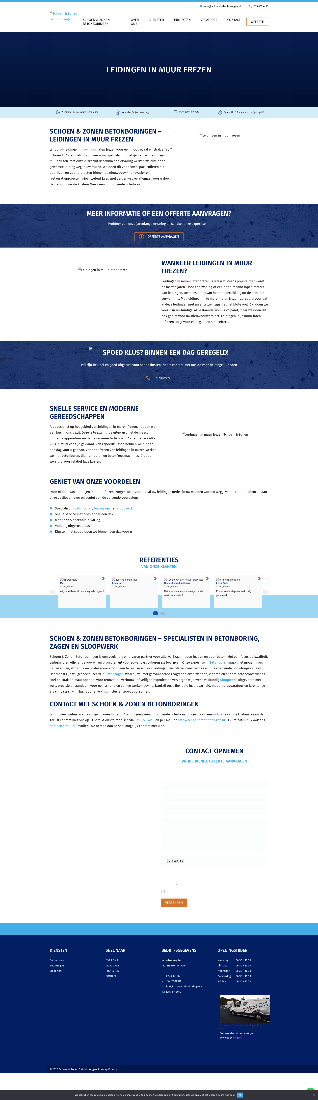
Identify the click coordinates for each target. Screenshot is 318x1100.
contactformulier (63, 726)
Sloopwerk (56, 970)
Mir (112, 583)
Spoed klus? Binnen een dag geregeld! (244, 112)
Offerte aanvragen (163, 237)
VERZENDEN (174, 903)
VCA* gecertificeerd (189, 111)
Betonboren (57, 960)
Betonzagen (57, 965)
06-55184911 (162, 378)
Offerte (257, 22)
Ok (240, 1095)
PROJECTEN (112, 970)
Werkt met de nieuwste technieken (79, 112)
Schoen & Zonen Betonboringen (78, 1069)
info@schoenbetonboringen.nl (222, 6)
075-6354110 (173, 975)
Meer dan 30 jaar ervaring (135, 112)
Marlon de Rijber (67, 583)
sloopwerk (125, 508)
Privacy (112, 1069)
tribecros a (168, 583)
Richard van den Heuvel (227, 583)
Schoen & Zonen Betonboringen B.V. (241, 1025)
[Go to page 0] (155, 613)
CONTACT (111, 976)
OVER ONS (112, 960)
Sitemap (102, 1069)
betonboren (83, 508)
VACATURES (112, 965)
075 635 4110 (261, 6)
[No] (314, 1095)
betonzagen (103, 508)
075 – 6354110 (145, 720)
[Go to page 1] (162, 613)
